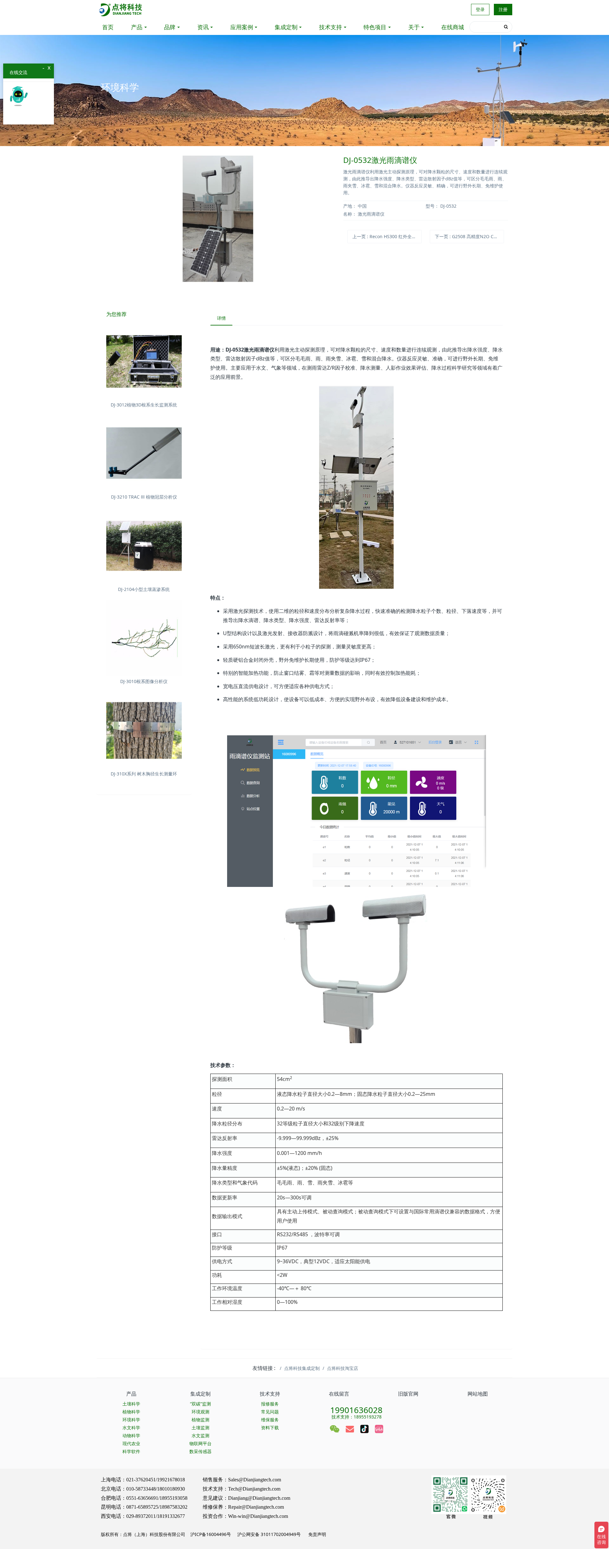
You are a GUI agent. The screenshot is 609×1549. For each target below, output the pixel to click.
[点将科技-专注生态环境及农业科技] (121, 9)
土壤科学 (131, 1404)
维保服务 (270, 1420)
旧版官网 (408, 1393)
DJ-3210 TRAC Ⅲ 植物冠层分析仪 (144, 497)
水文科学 (131, 1428)
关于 (414, 27)
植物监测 (200, 1420)
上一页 (387, 236)
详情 (221, 318)
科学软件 (131, 1451)
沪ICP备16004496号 (210, 1534)
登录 (480, 9)
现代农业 (131, 1443)
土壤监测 (200, 1428)
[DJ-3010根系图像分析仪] (144, 638)
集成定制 (286, 27)
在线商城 (452, 27)
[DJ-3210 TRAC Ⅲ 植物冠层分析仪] (144, 454)
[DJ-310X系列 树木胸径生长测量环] (144, 730)
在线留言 (339, 1393)
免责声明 (316, 1534)
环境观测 (200, 1412)
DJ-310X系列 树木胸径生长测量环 (144, 774)
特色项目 (374, 27)
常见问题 (270, 1412)
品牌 (169, 27)
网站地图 (478, 1393)
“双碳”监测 (200, 1404)
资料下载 (270, 1428)
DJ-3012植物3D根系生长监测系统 (144, 405)
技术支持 (330, 27)
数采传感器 (200, 1451)
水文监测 (200, 1435)
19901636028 (356, 1408)
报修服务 (270, 1404)
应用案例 (241, 27)
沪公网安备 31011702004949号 (269, 1534)
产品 (136, 27)
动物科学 (131, 1435)
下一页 (469, 236)
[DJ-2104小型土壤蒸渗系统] (144, 546)
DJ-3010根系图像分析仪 (143, 681)
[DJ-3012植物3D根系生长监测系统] (144, 361)
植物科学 (131, 1412)
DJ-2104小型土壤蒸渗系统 (144, 589)
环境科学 (131, 1420)
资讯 (203, 27)
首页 (108, 27)
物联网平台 (200, 1443)
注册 (503, 9)
